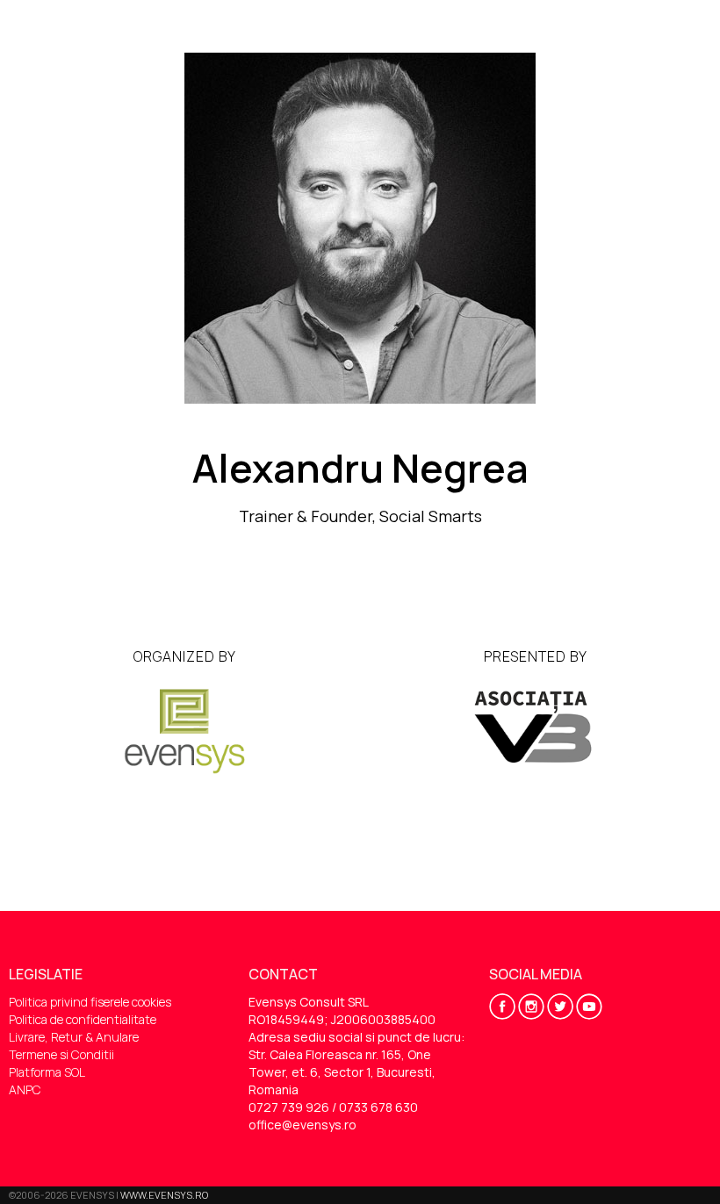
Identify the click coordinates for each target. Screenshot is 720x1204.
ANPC (25, 1089)
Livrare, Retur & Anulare (74, 1036)
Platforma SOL (47, 1072)
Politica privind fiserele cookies (90, 1001)
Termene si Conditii (61, 1054)
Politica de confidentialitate (82, 1019)
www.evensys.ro (164, 1194)
